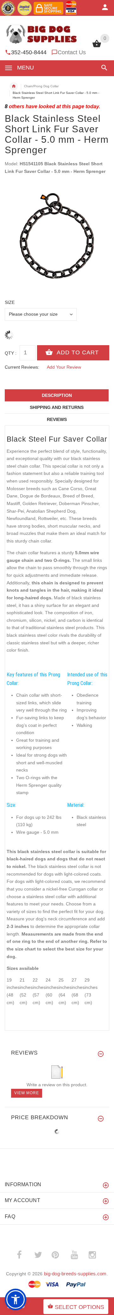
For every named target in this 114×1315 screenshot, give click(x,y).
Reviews (57, 419)
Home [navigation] (14, 86)
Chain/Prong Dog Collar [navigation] (41, 86)
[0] (96, 46)
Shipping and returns (57, 407)
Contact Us (72, 52)
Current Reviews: (22, 367)
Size (10, 302)
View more (26, 1093)
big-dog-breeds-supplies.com (75, 1273)
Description (57, 395)
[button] (103, 67)
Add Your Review (64, 367)
